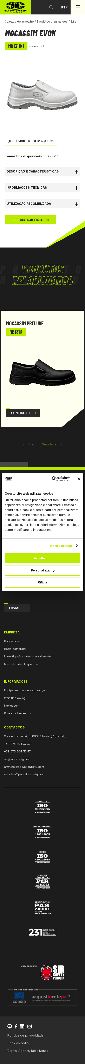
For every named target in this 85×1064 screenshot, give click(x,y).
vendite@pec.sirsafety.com (24, 774)
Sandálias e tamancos (52, 21)
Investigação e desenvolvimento (27, 656)
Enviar (14, 608)
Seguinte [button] (49, 444)
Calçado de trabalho (19, 21)
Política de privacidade (25, 1035)
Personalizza (40, 570)
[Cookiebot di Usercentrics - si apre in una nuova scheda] (52, 479)
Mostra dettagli (61, 545)
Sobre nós (11, 641)
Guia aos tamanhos (17, 713)
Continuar (20, 413)
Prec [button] (32, 444)
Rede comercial (15, 649)
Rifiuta (42, 582)
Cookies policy (18, 1043)
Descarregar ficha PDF (31, 219)
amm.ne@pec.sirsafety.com (24, 767)
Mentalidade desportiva (21, 664)
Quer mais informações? (30, 140)
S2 (72, 21)
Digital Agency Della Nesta (27, 1051)
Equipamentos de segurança (24, 690)
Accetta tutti (42, 558)
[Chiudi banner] (78, 478)
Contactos (14, 727)
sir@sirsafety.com (17, 759)
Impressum (11, 705)
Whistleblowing (15, 698)
